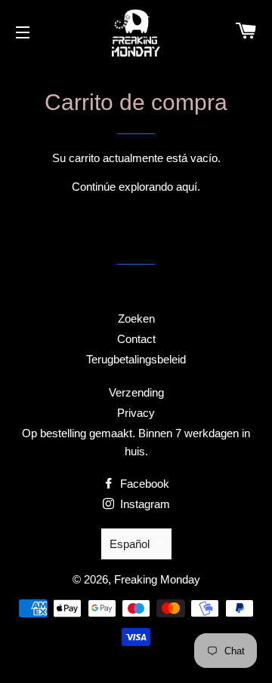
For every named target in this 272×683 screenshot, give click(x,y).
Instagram (143, 504)
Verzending (136, 392)
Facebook (143, 483)
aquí (186, 186)
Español (130, 544)
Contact (136, 338)
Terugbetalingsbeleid (136, 359)
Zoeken (136, 318)
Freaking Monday (157, 579)
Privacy (136, 412)
